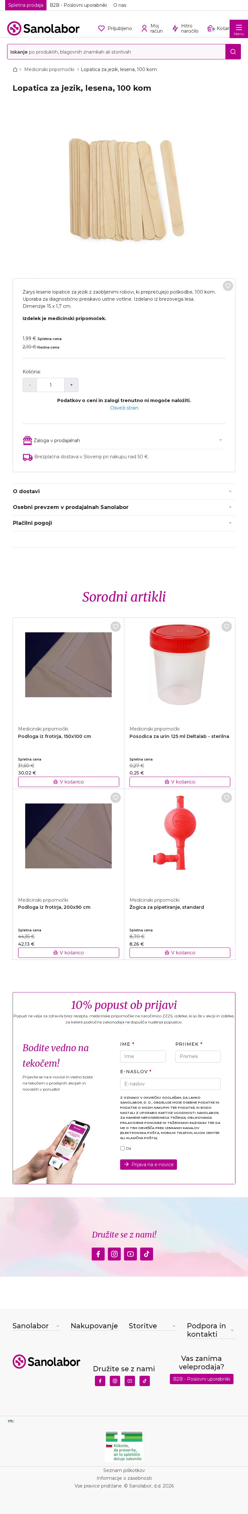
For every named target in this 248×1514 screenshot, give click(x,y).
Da (128, 1148)
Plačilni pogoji (32, 523)
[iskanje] (233, 51)
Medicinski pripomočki (50, 69)
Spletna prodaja (25, 5)
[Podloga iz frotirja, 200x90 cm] (68, 839)
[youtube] (130, 1252)
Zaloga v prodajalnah (57, 440)
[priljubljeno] (228, 286)
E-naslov (134, 1071)
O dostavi (26, 491)
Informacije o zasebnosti (124, 1478)
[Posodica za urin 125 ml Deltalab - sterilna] (180, 668)
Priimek (187, 1044)
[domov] (16, 69)
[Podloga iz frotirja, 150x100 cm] (68, 668)
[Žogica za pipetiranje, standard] (180, 839)
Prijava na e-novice (152, 1164)
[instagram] (114, 1252)
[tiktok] (146, 1252)
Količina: (32, 372)
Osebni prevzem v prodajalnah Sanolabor (71, 507)
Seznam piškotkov (124, 1470)
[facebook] (98, 1252)
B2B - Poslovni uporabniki (78, 5)
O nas (119, 5)
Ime (125, 1044)
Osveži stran (124, 408)
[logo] (43, 28)
